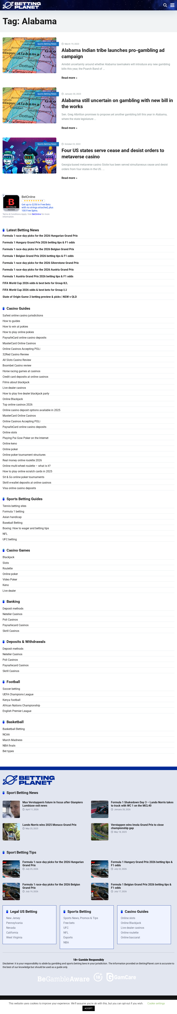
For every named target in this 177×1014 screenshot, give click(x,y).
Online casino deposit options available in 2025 (31, 410)
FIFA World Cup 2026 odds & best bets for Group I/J (35, 290)
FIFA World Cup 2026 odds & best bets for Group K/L (35, 283)
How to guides (11, 321)
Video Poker (10, 579)
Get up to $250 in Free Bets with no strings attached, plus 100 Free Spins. (37, 207)
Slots (6, 563)
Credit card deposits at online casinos (25, 376)
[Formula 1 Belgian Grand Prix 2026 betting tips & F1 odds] (99, 899)
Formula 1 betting (13, 511)
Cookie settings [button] (156, 1003)
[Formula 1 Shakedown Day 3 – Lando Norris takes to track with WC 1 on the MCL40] (99, 817)
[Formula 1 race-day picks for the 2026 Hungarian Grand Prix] (11, 876)
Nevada (11, 927)
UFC (65, 927)
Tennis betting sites (14, 506)
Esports (68, 937)
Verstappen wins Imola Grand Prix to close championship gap (137, 826)
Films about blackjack (16, 382)
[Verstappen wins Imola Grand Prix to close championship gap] (99, 839)
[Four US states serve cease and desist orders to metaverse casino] (29, 156)
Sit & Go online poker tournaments (23, 477)
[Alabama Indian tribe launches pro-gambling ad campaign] (29, 55)
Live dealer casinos (14, 387)
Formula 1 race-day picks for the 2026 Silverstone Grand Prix (41, 263)
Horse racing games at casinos (21, 371)
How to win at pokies (15, 326)
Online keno (10, 443)
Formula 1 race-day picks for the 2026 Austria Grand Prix (38, 269)
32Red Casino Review (16, 354)
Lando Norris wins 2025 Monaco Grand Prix (49, 824)
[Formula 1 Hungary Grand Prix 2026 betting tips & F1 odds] (99, 876)
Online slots (10, 432)
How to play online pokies (18, 332)
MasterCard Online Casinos (19, 343)
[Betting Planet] (22, 5)
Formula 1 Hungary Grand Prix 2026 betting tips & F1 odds (39, 242)
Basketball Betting (14, 729)
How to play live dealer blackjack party (26, 393)
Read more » (69, 77)
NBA (66, 942)
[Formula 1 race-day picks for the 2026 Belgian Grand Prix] (11, 899)
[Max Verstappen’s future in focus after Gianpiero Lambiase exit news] (11, 817)
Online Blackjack (13, 399)
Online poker (10, 449)
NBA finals (9, 745)
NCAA (6, 734)
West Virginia (14, 937)
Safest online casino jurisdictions (23, 315)
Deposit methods (13, 608)
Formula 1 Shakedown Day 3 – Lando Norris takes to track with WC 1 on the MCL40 (142, 804)
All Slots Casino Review (17, 360)
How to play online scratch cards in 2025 (27, 471)
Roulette (8, 568)
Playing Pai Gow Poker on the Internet (25, 438)
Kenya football (11, 700)
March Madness (12, 740)
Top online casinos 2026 (17, 404)
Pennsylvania (14, 923)
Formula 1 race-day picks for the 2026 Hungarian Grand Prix (40, 235)
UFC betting (10, 539)
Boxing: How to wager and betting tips (26, 528)
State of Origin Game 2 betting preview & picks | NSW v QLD (40, 296)
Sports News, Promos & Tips (80, 918)
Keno (6, 585)
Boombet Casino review (17, 365)
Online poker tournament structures (24, 454)
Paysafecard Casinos (16, 625)
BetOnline (36, 214)
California (12, 932)
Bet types (8, 751)
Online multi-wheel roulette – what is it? (27, 465)
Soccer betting (11, 688)
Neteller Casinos (12, 614)
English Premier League (17, 711)
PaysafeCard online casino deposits (24, 337)
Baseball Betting (12, 522)
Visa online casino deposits (19, 488)
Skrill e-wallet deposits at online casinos (27, 482)
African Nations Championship (21, 705)
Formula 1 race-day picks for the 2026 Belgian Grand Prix (38, 249)
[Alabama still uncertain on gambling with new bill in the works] (29, 105)
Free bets (68, 923)
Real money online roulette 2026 (22, 460)
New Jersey (13, 918)
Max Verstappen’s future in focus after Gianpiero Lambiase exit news (52, 804)
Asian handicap (12, 517)
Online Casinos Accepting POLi (21, 349)
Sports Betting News (47, 44)
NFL (5, 533)
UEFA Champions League (18, 694)
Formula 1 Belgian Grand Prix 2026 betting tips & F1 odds (38, 256)
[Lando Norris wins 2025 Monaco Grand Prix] (11, 839)
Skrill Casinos (11, 631)
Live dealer (9, 590)
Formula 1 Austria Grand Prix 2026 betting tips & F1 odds (38, 276)
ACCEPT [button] (89, 1008)
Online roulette (129, 932)
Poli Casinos (10, 619)
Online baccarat (130, 937)
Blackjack (8, 557)
